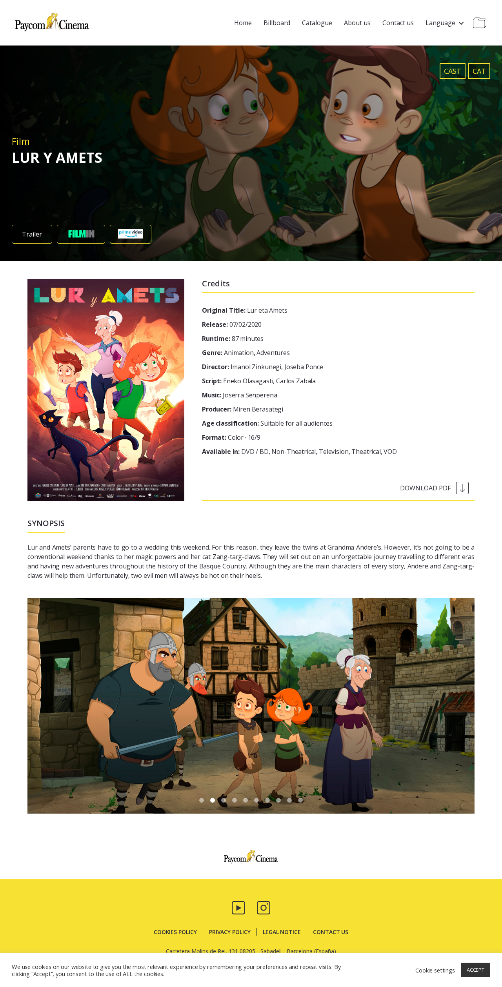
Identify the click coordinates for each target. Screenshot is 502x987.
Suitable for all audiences (267, 423)
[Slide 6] (267, 800)
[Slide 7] (278, 800)
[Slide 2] (223, 800)
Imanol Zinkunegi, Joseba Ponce (262, 366)
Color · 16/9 (231, 437)
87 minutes (233, 338)
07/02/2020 (232, 324)
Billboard (277, 22)
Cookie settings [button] (435, 970)
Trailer (32, 234)
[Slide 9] (300, 800)
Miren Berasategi (242, 409)
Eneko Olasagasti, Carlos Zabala (259, 381)
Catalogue (317, 22)
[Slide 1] (212, 800)
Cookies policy (175, 932)
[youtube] (238, 907)
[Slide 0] (201, 800)
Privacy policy (230, 932)
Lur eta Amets (244, 310)
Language (440, 22)
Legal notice (282, 932)
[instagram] (263, 907)
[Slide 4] (245, 800)
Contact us (398, 22)
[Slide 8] (289, 800)
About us (357, 22)
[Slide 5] (256, 800)
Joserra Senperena (239, 395)
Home (243, 22)
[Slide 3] (234, 800)
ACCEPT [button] (475, 969)
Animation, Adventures (246, 352)
